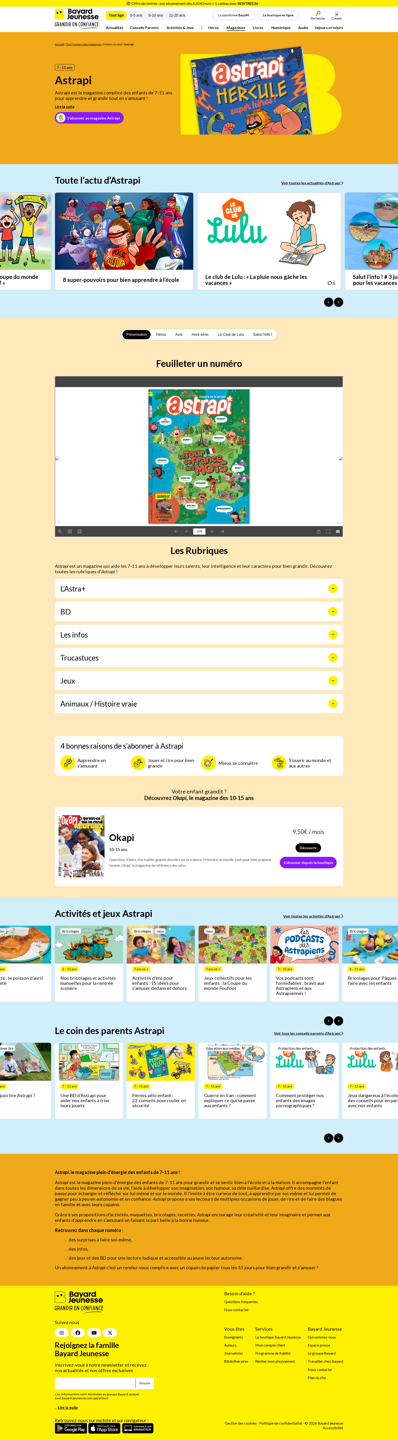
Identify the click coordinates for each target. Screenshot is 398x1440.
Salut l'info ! (262, 334)
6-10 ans (156, 15)
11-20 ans (177, 15)
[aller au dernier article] (328, 1021)
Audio (303, 27)
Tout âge (116, 15)
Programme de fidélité (273, 1353)
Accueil (59, 44)
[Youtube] (94, 1332)
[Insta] (62, 1332)
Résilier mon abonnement (275, 1361)
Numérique (280, 27)
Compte (336, 18)
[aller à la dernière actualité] (328, 302)
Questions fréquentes (241, 1301)
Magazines (236, 27)
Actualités (114, 27)
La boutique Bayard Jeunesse (278, 1337)
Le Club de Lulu (231, 334)
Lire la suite (64, 106)
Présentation (136, 334)
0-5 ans (136, 15)
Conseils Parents (144, 27)
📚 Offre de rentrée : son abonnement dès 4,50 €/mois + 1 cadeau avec (192, 3)
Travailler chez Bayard (325, 1361)
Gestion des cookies (241, 1423)
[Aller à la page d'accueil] (77, 28)
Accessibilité (333, 1428)
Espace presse (319, 1345)
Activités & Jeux (180, 27)
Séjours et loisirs (329, 27)
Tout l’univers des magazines (84, 44)
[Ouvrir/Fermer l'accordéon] (333, 588)
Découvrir (308, 848)
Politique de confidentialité (281, 1423)
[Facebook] (78, 1332)
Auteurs (230, 1345)
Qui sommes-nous (322, 1337)
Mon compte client (270, 1345)
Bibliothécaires (236, 1361)
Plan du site (317, 1377)
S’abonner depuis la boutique (308, 862)
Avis (178, 334)
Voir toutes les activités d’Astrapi (312, 916)
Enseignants (233, 1337)
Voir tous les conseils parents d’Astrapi (307, 1033)
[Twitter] (110, 1332)
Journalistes (233, 1353)
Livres (258, 27)
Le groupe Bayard (322, 1353)
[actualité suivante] (338, 302)
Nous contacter (236, 1309)
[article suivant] (338, 1021)
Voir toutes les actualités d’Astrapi (311, 183)
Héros (213, 27)
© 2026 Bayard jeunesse (324, 1423)
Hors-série (200, 334)
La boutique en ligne (278, 15)
